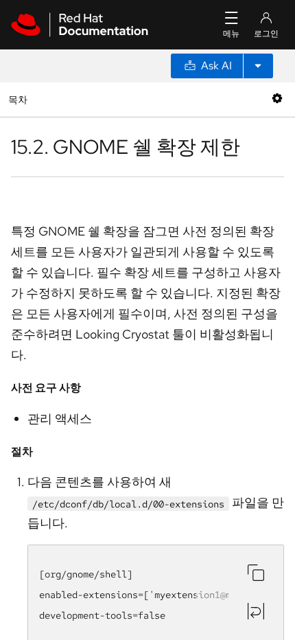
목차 (20, 99)
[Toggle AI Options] (258, 66)
